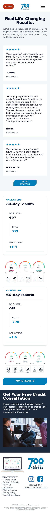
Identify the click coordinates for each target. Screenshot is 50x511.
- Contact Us (7, 487)
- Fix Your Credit (9, 480)
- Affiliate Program (9, 490)
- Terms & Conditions (11, 495)
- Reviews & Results (10, 482)
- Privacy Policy (9, 492)
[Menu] (43, 6)
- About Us (6, 485)
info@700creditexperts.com (35, 487)
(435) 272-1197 (35, 485)
